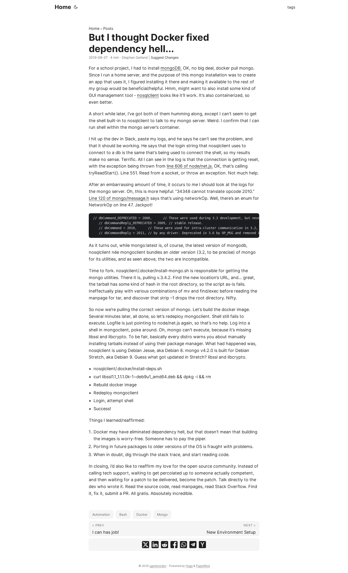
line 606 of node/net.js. (190, 166)
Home (63, 7)
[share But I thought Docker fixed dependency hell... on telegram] (192, 544)
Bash (123, 514)
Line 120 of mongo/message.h (119, 198)
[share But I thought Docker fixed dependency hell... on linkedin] (155, 544)
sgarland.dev (157, 566)
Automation (101, 514)
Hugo (189, 566)
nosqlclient (148, 95)
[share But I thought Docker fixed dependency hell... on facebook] (174, 544)
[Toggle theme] (76, 7)
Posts (108, 28)
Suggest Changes (164, 57)
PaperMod (203, 566)
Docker (141, 514)
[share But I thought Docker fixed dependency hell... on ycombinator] (202, 544)
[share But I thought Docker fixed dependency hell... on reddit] (164, 544)
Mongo (162, 514)
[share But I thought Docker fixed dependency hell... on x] (145, 544)
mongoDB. (171, 68)
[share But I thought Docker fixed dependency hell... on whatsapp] (183, 544)
